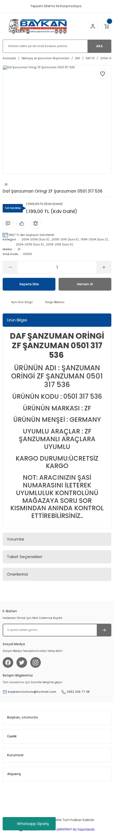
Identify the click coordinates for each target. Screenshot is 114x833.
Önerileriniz (17, 574)
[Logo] (37, 26)
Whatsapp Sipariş (33, 823)
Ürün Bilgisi (17, 320)
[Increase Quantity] (104, 267)
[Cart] (106, 26)
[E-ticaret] (56, 829)
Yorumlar (15, 539)
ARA (99, 46)
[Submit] (104, 630)
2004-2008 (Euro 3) (35, 239)
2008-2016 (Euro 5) (65, 239)
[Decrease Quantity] (10, 267)
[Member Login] (92, 26)
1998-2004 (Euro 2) (94, 239)
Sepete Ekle (29, 284)
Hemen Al (85, 284)
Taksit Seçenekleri (24, 556)
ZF (18, 249)
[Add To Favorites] (102, 73)
